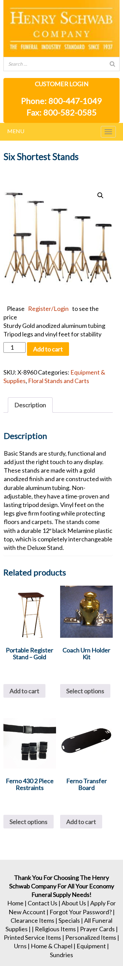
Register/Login (48, 308)
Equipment (91, 946)
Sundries (61, 955)
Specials (69, 920)
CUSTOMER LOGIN (61, 84)
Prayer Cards (97, 929)
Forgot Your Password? (81, 912)
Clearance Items (32, 920)
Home (15, 903)
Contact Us (42, 903)
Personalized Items (90, 937)
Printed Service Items (32, 937)
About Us (74, 903)
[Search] (112, 64)
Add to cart (48, 349)
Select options (85, 691)
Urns (20, 946)
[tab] (30, 405)
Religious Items (55, 929)
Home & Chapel (51, 946)
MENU (15, 131)
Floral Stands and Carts (58, 380)
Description (30, 405)
